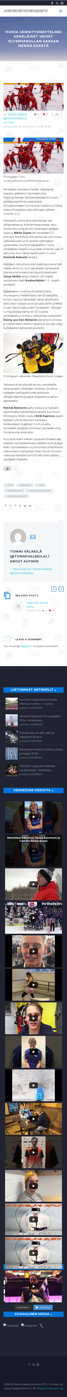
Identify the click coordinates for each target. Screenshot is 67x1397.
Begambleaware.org (50, 1388)
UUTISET (9, 122)
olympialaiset (15, 490)
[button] (53, 589)
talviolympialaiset (17, 496)
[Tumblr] (20, 505)
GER (10, 485)
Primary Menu (61, 11)
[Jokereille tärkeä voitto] (19, 606)
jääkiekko (25, 485)
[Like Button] (7, 468)
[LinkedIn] (25, 505)
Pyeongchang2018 (39, 490)
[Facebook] (52, 3)
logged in (27, 646)
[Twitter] (57, 3)
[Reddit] (30, 505)
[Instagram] (62, 3)
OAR (40, 485)
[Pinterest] (15, 505)
